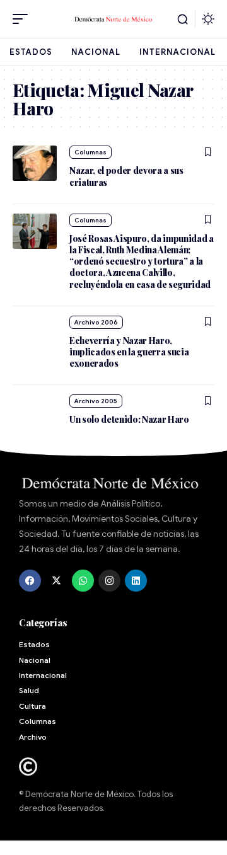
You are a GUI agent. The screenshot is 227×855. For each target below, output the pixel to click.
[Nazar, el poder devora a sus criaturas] (35, 163)
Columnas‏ (90, 152)
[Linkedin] (136, 581)
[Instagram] (109, 581)
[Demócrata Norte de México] (113, 18)
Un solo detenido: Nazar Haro (129, 419)
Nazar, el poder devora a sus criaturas (126, 176)
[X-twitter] (56, 581)
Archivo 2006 (96, 322)
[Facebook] (30, 581)
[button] (23, 19)
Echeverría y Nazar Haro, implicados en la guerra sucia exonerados (129, 352)
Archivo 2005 (95, 401)
